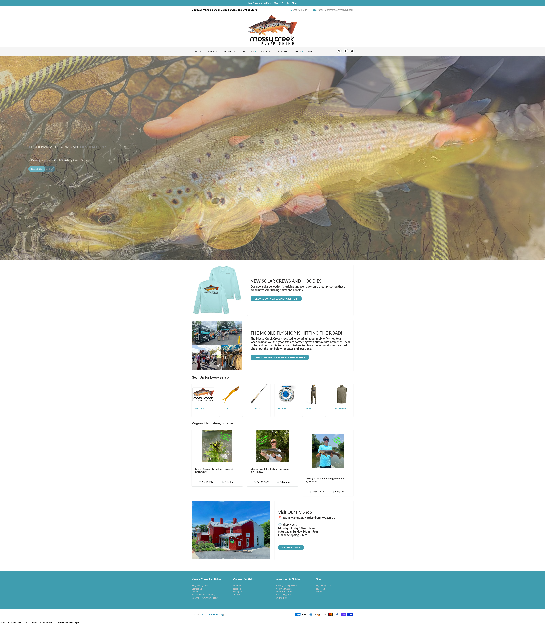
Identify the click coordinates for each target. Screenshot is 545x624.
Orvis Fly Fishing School (286, 585)
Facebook (237, 588)
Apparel (212, 51)
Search (195, 591)
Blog (298, 51)
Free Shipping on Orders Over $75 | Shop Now (272, 3)
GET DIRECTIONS (291, 547)
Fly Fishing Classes (283, 588)
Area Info (282, 51)
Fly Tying (248, 51)
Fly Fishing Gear (323, 585)
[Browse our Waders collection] (314, 394)
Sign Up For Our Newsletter (204, 597)
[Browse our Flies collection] (231, 394)
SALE (309, 51)
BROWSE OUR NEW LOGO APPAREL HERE (276, 298)
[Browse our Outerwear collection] (342, 394)
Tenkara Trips (281, 597)
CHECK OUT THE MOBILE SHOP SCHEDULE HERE (280, 357)
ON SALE (320, 591)
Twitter (236, 594)
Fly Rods (255, 408)
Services (265, 51)
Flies (225, 408)
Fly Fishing (230, 51)
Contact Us (197, 588)
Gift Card (200, 408)
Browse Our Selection (41, 169)
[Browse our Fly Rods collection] (259, 394)
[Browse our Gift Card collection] (203, 391)
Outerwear (340, 408)
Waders (310, 408)
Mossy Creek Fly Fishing (211, 614)
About (197, 51)
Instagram (237, 591)
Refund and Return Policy (203, 594)
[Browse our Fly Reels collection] (286, 394)
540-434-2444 (301, 9)
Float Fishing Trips (283, 594)
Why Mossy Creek (200, 585)
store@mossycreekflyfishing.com (334, 9)
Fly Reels (282, 408)
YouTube (237, 585)
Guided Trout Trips (283, 591)
